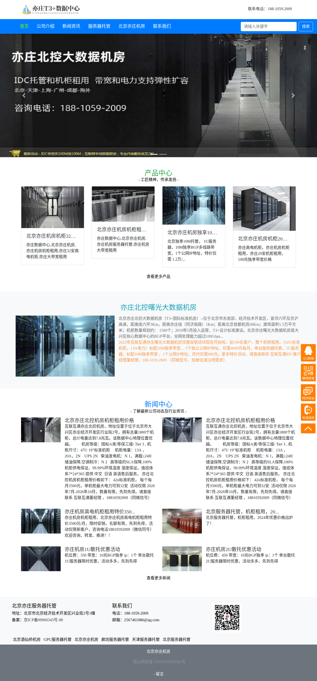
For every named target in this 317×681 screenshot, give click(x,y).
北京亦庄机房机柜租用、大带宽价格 (136, 229)
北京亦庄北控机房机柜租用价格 (99, 420)
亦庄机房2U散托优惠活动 (233, 549)
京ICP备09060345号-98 (43, 620)
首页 (24, 26)
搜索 (306, 26)
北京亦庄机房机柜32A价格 (55, 236)
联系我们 (162, 26)
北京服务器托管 (176, 639)
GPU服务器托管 (58, 639)
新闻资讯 (71, 26)
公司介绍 (45, 26)
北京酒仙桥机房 (27, 639)
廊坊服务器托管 (115, 639)
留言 (160, 674)
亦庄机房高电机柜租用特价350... (100, 511)
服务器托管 (99, 26)
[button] (24, 95)
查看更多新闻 (158, 578)
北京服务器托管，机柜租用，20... (242, 511)
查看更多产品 (158, 276)
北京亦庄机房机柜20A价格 (267, 238)
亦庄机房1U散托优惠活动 (92, 549)
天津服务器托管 (146, 639)
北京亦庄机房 (131, 26)
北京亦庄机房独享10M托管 (196, 232)
